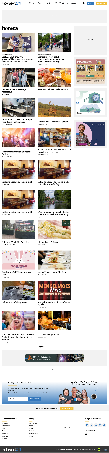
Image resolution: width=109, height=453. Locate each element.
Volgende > (42, 346)
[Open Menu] (92, 3)
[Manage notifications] (105, 450)
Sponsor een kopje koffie (84, 382)
